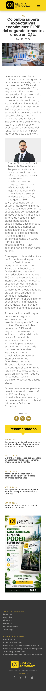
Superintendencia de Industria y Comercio (22, 654)
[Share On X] (22, 418)
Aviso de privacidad (12, 642)
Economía (7, 614)
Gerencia (7, 623)
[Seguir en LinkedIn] (26, 677)
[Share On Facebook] (16, 418)
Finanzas (7, 620)
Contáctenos (9, 639)
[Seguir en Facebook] (14, 677)
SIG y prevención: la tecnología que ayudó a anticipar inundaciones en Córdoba (22, 491)
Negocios (7, 617)
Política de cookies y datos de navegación (22, 648)
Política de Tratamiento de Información (21, 645)
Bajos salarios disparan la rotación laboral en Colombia (21, 506)
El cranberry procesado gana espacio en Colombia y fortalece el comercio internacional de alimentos (23, 460)
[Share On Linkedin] (28, 418)
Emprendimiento (10, 626)
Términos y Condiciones (14, 651)
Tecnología (8, 629)
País (23, 16)
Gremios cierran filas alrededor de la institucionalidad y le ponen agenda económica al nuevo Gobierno (22, 444)
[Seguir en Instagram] (31, 677)
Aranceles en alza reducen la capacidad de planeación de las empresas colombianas (20, 475)
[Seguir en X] (20, 677)
